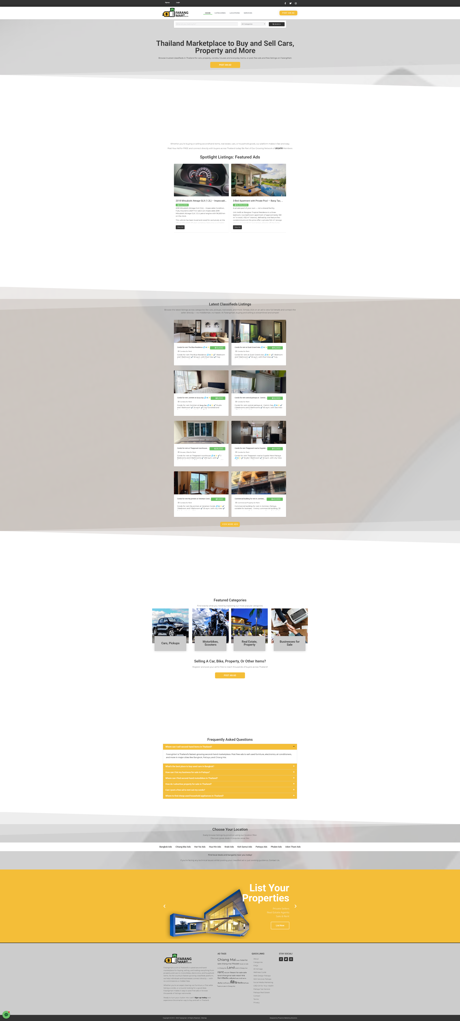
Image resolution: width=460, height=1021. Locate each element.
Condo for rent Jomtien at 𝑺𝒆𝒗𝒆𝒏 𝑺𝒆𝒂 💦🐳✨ (193, 398)
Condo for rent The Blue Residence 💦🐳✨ (193, 347)
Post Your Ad (174, 148)
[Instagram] (291, 959)
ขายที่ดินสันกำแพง (233, 978)
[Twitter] (286, 959)
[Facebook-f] (281, 959)
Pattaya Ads (261, 846)
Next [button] (288, 198)
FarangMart (171, 754)
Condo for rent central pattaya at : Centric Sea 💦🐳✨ (255, 398)
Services (248, 13)
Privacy (256, 1002)
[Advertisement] (230, 111)
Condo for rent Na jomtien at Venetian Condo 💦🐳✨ (197, 499)
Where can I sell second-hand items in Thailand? (188, 746)
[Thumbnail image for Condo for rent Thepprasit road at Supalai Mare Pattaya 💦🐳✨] (258, 432)
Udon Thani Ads (293, 846)
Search (277, 24)
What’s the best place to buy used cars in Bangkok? (189, 766)
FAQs (255, 965)
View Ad (181, 226)
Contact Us (274, 860)
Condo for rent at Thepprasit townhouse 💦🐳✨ (195, 448)
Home (207, 13)
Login (178, 2)
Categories (220, 13)
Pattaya (206, 757)
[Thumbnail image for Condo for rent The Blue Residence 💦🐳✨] (201, 331)
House (235, 963)
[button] (230, 747)
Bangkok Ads (165, 846)
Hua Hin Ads (215, 846)
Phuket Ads (276, 846)
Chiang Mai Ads (183, 846)
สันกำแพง (246, 983)
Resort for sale (236, 972)
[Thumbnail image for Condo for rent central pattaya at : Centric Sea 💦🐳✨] (258, 381)
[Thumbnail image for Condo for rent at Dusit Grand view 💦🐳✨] (258, 331)
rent (221, 972)
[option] (201, 198)
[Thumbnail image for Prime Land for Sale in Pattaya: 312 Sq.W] (258, 180)
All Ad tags (258, 969)
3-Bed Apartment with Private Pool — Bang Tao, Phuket (203, 200)
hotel (238, 960)
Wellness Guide (259, 972)
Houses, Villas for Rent (188, 452)
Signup (167, 2)
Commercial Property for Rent (249, 503)
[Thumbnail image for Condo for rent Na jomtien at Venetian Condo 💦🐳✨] (201, 482)
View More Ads (230, 524)
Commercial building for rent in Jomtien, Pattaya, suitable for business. (261, 499)
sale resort (236, 975)
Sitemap (204, 1018)
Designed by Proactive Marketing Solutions (283, 1018)
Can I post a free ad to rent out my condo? (185, 790)
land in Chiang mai (241, 968)
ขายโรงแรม (226, 983)
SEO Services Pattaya (262, 979)
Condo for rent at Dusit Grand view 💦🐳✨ (251, 347)
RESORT (227, 972)
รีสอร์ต (240, 983)
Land (231, 967)
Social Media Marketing (263, 982)
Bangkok (197, 757)
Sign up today (201, 998)
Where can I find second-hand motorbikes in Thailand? (191, 778)
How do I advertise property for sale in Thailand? (188, 784)
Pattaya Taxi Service (261, 989)
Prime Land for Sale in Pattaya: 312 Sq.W (254, 200)
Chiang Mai (220, 757)
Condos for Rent (186, 351)
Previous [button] (172, 198)
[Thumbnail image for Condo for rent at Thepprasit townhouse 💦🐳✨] (201, 432)
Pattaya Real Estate (261, 992)
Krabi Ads (229, 846)
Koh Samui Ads (244, 846)
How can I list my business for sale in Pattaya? (187, 772)
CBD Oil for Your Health (263, 986)
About (256, 959)
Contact (256, 996)
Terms (256, 999)
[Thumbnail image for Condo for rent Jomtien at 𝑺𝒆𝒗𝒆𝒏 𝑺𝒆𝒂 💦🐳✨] (201, 381)
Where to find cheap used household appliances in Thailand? (194, 796)
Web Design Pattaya (261, 976)
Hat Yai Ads (199, 846)
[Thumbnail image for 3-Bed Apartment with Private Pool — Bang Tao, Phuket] (201, 180)
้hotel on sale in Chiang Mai (226, 986)
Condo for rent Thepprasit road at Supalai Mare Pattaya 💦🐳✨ (259, 448)
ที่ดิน (233, 982)
